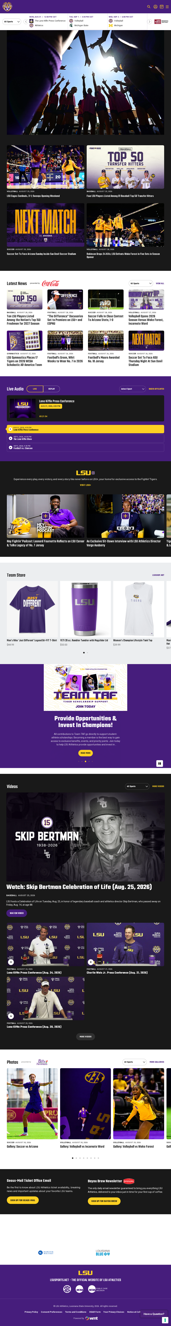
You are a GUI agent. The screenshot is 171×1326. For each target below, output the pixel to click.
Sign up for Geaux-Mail (22, 1201)
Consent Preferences (51, 1312)
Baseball (91, 191)
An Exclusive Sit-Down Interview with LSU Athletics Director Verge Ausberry (124, 543)
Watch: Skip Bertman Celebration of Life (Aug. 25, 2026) (79, 887)
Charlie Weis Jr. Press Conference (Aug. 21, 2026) (117, 972)
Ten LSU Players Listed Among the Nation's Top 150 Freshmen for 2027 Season (24, 320)
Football (52, 312)
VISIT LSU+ (85, 485)
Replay (51, 389)
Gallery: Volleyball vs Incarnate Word (82, 1147)
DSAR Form (95, 1312)
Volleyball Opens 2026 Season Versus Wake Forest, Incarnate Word (146, 320)
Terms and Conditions (75, 1312)
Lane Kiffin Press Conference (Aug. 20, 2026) (34, 1027)
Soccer (10, 249)
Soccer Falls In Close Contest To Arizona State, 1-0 (105, 318)
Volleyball (12, 191)
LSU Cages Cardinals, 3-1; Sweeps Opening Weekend (33, 196)
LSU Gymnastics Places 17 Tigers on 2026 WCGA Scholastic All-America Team (24, 361)
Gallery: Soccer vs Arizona (22, 1147)
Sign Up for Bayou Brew (104, 1202)
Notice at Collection (136, 1312)
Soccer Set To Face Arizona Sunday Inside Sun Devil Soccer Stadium (41, 254)
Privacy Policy (31, 1312)
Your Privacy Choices (113, 1312)
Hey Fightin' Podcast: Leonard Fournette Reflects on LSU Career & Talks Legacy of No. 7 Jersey (45, 543)
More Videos (158, 786)
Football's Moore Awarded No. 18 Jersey (104, 359)
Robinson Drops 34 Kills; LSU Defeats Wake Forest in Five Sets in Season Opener (123, 256)
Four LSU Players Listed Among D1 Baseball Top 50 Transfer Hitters (120, 196)
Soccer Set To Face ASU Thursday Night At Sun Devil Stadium (145, 361)
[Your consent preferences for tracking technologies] (165, 1320)
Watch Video (17, 913)
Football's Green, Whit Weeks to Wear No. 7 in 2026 (65, 359)
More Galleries (157, 1062)
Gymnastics (13, 354)
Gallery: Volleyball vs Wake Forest (133, 1147)
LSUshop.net (158, 575)
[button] (26, 21)
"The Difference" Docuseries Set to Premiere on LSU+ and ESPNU (65, 320)
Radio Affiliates (156, 388)
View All (160, 283)
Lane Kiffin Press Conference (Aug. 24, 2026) (34, 972)
